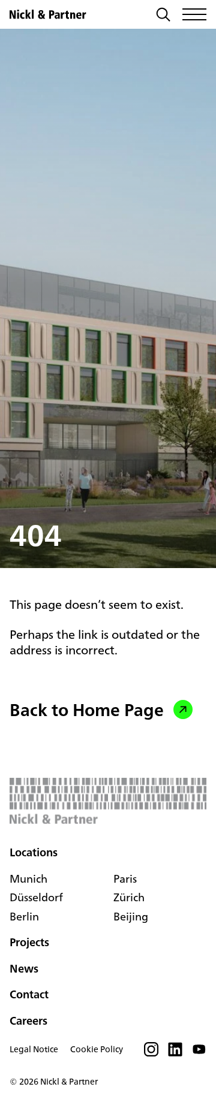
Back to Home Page (87, 709)
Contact (29, 994)
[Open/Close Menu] (194, 14)
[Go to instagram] (151, 1052)
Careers (28, 1020)
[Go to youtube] (199, 1052)
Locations (34, 852)
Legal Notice (34, 1048)
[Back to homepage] (48, 14)
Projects (29, 942)
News (24, 968)
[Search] (163, 16)
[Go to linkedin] (175, 1052)
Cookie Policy (96, 1048)
